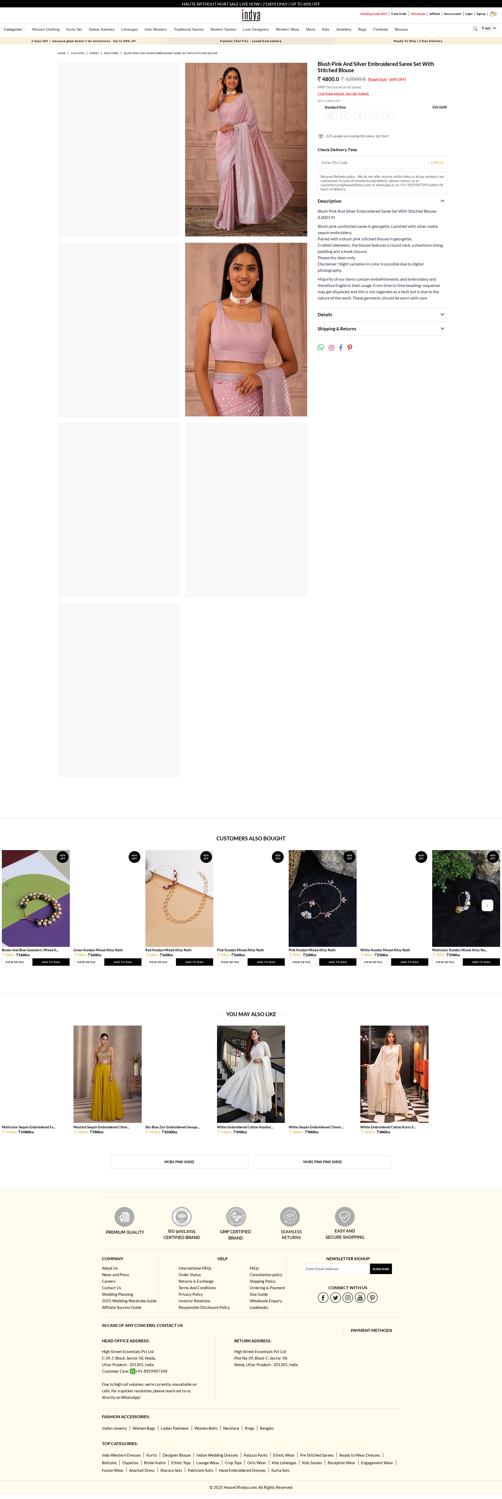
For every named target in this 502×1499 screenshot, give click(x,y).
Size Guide (439, 106)
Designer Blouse (177, 1455)
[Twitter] (335, 1297)
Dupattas (130, 1462)
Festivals (380, 29)
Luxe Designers (256, 29)
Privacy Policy (191, 1294)
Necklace (231, 1428)
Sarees (94, 53)
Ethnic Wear (284, 1455)
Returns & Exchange (196, 1281)
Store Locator (452, 13)
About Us (110, 1268)
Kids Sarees (312, 1462)
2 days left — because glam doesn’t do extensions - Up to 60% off (83, 41)
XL (388, 115)
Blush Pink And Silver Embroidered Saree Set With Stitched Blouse (171, 53)
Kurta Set (74, 29)
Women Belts (206, 1428)
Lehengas (129, 29)
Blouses (401, 29)
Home (62, 53)
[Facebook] (323, 1297)
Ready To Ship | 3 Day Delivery (418, 41)
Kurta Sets (280, 1470)
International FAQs (195, 1268)
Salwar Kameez (102, 29)
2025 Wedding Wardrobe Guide (129, 1300)
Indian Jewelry (114, 1428)
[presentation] (15, 905)
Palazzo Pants (256, 1455)
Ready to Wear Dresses (359, 1455)
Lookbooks (259, 1307)
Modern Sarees (223, 29)
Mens (310, 29)
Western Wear (287, 29)
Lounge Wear (207, 1462)
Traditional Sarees (189, 29)
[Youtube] (360, 1297)
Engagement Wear (377, 1462)
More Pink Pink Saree (322, 1162)
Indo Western (156, 29)
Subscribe (381, 1269)
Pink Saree (111, 53)
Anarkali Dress (142, 1470)
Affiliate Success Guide (121, 1307)
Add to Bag (51, 962)
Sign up (481, 13)
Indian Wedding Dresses (217, 1455)
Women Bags (144, 1428)
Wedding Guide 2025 (373, 13)
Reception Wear (342, 1462)
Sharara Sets (171, 1470)
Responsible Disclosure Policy (204, 1307)
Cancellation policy (266, 1274)
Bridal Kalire (155, 1462)
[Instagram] (348, 1297)
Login (468, 13)
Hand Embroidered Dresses (242, 1470)
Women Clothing (46, 29)
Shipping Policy (263, 1281)
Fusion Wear (113, 1470)
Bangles (267, 1428)
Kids (325, 29)
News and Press (115, 1274)
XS (331, 115)
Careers (109, 1281)
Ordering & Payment (267, 1287)
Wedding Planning (117, 1294)
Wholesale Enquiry (266, 1300)
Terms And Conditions (197, 1287)
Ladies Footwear (175, 1428)
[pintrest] (372, 1297)
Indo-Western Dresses (121, 1455)
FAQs (254, 1268)
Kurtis (151, 1455)
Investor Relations (194, 1300)
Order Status (190, 1274)
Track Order (399, 13)
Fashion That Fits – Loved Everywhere (251, 41)
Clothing (77, 53)
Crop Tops (233, 1462)
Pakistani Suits (200, 1470)
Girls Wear (256, 1462)
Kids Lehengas (284, 1462)
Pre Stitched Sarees (317, 1455)
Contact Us (111, 1287)
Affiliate (434, 13)
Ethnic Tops (181, 1462)
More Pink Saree (179, 1162)
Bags (362, 29)
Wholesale (418, 14)
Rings (249, 1428)
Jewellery (343, 29)
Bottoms (109, 1462)
